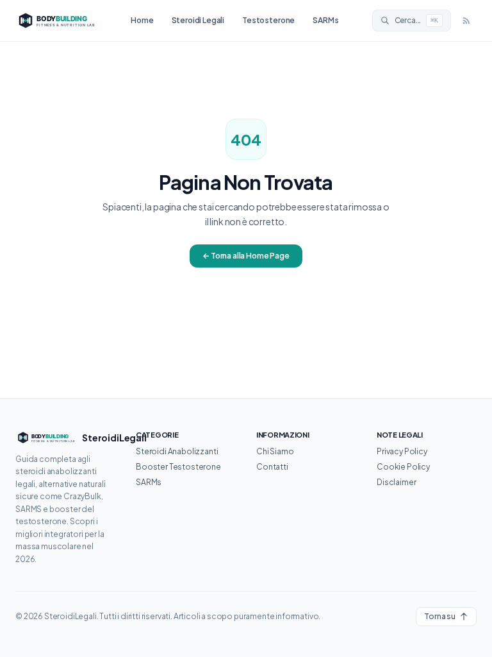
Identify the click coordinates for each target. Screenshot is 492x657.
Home (142, 20)
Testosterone (268, 20)
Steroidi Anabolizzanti (177, 451)
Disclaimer (396, 482)
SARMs (325, 20)
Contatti (272, 467)
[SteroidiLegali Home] (56, 20)
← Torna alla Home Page (245, 255)
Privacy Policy (402, 451)
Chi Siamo (275, 451)
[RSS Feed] (466, 20)
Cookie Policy (403, 467)
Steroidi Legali (198, 20)
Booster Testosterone (178, 467)
